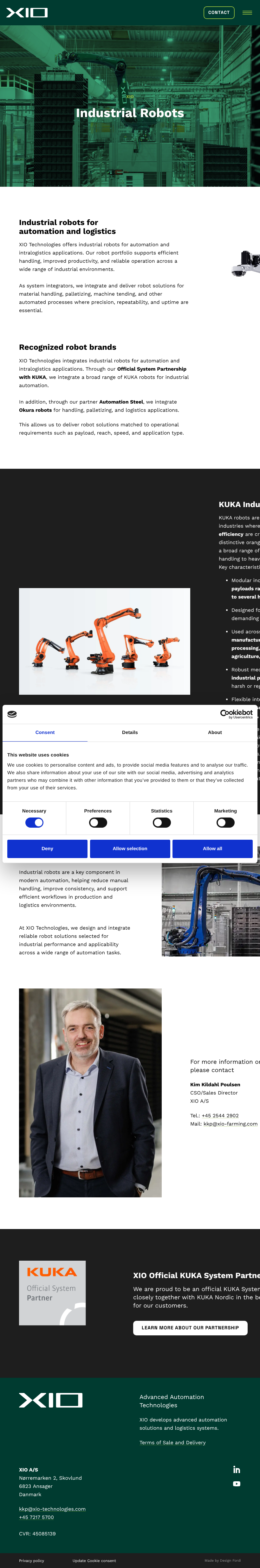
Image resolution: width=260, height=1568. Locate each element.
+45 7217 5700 (36, 1517)
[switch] (98, 823)
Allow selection (130, 848)
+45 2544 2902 (220, 1116)
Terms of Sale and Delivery (173, 1442)
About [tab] (215, 732)
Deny (47, 848)
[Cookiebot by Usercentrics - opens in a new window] (225, 714)
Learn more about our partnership (190, 1328)
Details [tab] (130, 732)
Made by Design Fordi (223, 1561)
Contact (219, 13)
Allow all (212, 848)
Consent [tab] (45, 732)
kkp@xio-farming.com (231, 1124)
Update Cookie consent (94, 1561)
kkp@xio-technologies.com (52, 1509)
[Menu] (247, 12)
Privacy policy (31, 1561)
